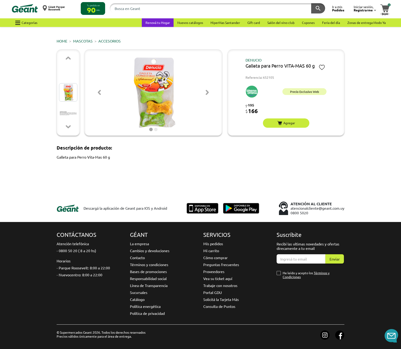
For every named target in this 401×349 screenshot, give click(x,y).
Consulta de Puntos (219, 306)
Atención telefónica (73, 243)
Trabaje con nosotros (220, 285)
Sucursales (138, 292)
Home (62, 41)
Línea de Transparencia (149, 285)
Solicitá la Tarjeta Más (221, 299)
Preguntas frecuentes (221, 264)
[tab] (151, 129)
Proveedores (213, 271)
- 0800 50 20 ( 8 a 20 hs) (76, 250)
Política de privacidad (147, 313)
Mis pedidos (213, 243)
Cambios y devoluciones (149, 250)
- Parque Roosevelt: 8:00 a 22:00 (83, 268)
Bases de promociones (148, 271)
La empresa (139, 243)
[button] (93, 8)
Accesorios (109, 41)
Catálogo (137, 299)
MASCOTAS (83, 41)
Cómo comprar (215, 257)
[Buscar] (318, 8)
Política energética (145, 306)
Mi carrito (211, 250)
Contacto (137, 257)
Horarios (64, 261)
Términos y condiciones (149, 264)
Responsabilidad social (148, 278)
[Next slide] (68, 127)
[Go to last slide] (99, 92)
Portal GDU (212, 292)
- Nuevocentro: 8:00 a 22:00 (79, 275)
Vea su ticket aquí (217, 278)
